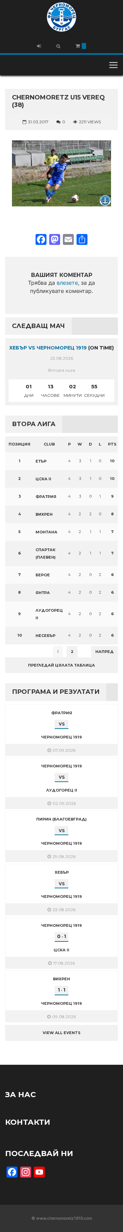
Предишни (22, 651)
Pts (112, 444)
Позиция (19, 444)
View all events (62, 1032)
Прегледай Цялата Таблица (61, 665)
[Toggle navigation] (113, 65)
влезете (67, 282)
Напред (104, 651)
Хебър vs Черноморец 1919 (48, 348)
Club (49, 444)
